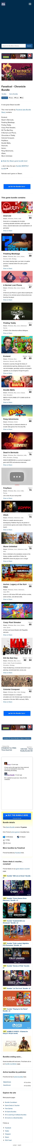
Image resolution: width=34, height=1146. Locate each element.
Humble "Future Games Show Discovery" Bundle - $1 (15, 899)
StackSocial (17, 1085)
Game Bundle (10, 827)
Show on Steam (7, 230)
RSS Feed (8, 1140)
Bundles (4, 94)
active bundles (18, 1077)
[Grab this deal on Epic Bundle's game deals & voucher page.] (17, 888)
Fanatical (18, 853)
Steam (7, 1137)
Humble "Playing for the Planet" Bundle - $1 (15, 1010)
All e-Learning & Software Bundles (15, 1115)
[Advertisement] (17, 25)
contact (15, 1145)
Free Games (9, 1108)
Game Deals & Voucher (12, 1105)
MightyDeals (17, 1082)
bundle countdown (11, 1064)
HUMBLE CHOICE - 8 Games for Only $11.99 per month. (15, 1032)
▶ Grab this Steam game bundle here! (14, 161)
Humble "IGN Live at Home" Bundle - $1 (17, 877)
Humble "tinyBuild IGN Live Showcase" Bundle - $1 (14, 922)
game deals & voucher (23, 869)
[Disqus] (17, 783)
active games (15, 832)
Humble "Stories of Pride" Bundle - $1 (16, 967)
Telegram (8, 1134)
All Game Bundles (10, 1112)
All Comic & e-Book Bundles (14, 1118)
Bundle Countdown (11, 1102)
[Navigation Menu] (30, 4)
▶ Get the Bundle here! (17, 186)
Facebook (8, 1128)
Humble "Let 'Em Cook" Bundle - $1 (19, 988)
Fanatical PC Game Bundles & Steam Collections (16, 738)
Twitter (7, 1131)
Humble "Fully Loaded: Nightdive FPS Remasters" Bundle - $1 (16, 944)
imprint (19, 1145)
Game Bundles (13, 94)
